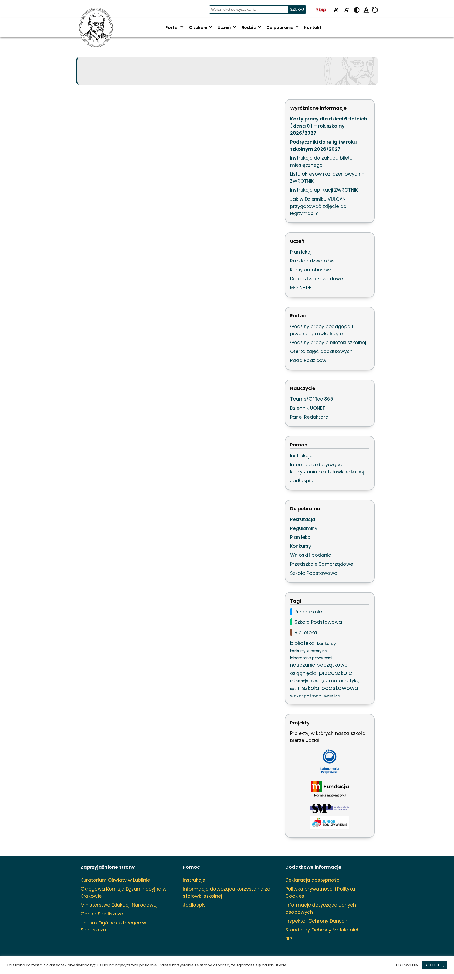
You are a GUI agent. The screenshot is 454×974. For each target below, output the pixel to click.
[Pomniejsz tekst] (346, 10)
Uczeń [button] (227, 27)
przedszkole (335, 673)
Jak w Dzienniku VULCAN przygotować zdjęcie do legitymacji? (318, 206)
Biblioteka (306, 632)
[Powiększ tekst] (336, 10)
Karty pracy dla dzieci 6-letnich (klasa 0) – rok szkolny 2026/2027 (328, 125)
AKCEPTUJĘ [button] (434, 964)
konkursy (326, 643)
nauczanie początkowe (319, 664)
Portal (175, 27)
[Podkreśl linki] (366, 10)
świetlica (332, 696)
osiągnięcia (303, 673)
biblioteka (302, 643)
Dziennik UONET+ (309, 408)
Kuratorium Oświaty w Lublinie (115, 880)
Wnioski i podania (310, 555)
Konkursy (300, 546)
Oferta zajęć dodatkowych (321, 351)
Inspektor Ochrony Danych (316, 921)
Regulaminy (303, 528)
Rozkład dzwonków (312, 260)
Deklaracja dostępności (312, 880)
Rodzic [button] (251, 27)
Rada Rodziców (308, 360)
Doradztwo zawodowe (316, 278)
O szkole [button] (201, 27)
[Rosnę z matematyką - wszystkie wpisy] (329, 789)
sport (295, 688)
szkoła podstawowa (330, 688)
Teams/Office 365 (311, 399)
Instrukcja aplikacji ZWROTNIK (324, 190)
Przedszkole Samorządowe (321, 564)
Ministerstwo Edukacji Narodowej (119, 905)
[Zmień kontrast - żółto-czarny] (356, 10)
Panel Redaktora (309, 417)
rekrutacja (299, 680)
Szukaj (297, 9)
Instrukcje (301, 455)
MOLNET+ (300, 287)
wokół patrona (305, 696)
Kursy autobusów (310, 269)
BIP (288, 938)
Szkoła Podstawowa (313, 573)
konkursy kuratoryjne (308, 651)
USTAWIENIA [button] (407, 965)
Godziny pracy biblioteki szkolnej (328, 342)
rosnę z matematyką (335, 680)
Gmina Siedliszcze (102, 913)
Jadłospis (301, 480)
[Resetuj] (375, 10)
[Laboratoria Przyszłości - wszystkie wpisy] (330, 762)
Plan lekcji (301, 252)
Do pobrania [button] (283, 27)
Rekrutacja (302, 519)
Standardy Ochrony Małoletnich (322, 929)
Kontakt (312, 27)
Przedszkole (308, 611)
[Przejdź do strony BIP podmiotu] (323, 10)
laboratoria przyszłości (311, 658)
